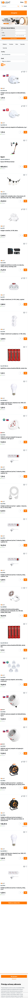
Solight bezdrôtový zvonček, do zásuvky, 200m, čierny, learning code (12, 265)
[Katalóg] (2, 64)
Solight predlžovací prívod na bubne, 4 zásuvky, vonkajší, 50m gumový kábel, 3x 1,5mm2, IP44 (12, 818)
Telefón (3, 35)
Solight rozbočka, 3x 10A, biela (9, 230)
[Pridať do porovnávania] (24, 72)
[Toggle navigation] (25, 2)
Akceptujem (14, 976)
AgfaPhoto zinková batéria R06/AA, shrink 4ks (14, 368)
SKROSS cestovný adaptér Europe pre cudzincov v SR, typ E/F (11, 437)
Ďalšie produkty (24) (14, 903)
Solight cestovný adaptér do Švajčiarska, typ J (14, 127)
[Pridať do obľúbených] (26, 72)
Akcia (17, 44)
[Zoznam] (4, 64)
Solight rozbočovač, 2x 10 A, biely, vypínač (12, 299)
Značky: (3, 51)
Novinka (11, 44)
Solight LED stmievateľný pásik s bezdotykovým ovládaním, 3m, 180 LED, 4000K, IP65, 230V (12, 610)
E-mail (3, 32)
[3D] (21, 72)
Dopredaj (22, 44)
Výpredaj (5, 48)
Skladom (5, 44)
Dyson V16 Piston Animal (7, 161)
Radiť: (2, 58)
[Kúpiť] (25, 98)
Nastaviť (14, 979)
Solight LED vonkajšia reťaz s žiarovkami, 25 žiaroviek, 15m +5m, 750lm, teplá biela (13, 196)
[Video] (21, 588)
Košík (25, 6)
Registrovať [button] (14, 38)
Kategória (14, 13)
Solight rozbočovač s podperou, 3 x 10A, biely (13, 333)
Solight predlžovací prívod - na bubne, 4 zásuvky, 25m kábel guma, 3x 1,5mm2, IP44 (13, 783)
